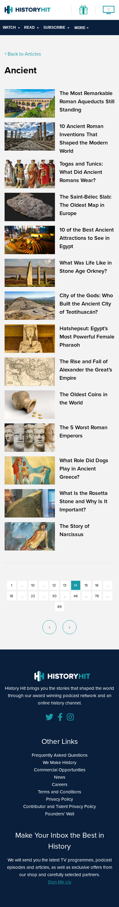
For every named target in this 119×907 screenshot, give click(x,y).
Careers (59, 784)
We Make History (59, 762)
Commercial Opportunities (59, 769)
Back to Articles (23, 53)
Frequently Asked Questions (60, 755)
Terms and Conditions (59, 791)
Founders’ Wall (59, 813)
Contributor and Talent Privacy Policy (59, 806)
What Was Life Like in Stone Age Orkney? (86, 267)
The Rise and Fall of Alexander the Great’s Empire (86, 369)
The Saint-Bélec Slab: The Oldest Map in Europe (85, 205)
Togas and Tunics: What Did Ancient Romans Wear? (81, 172)
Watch (9, 27)
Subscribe (54, 27)
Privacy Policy (59, 799)
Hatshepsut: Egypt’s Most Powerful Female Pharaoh (87, 336)
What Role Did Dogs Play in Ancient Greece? (84, 468)
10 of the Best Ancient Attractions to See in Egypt (87, 238)
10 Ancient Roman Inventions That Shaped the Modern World (84, 138)
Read (29, 27)
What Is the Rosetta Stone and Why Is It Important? (84, 501)
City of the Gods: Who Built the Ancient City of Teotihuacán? (86, 303)
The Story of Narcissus (74, 530)
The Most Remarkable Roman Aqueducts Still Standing (87, 101)
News (59, 777)
